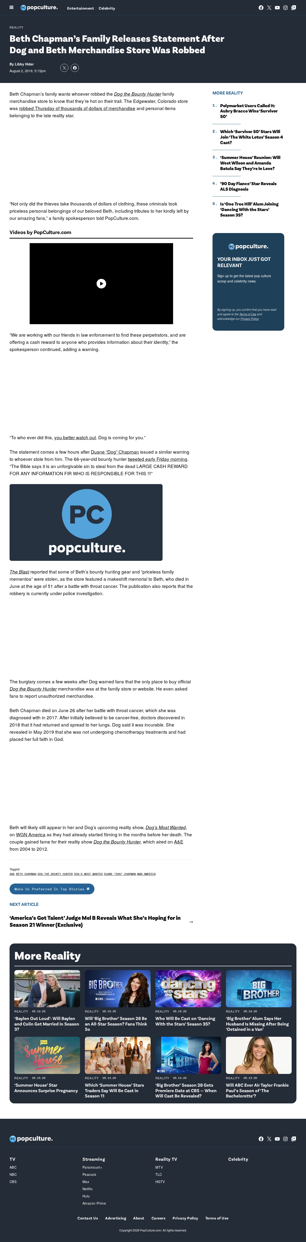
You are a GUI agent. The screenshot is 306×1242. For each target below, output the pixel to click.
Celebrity (107, 8)
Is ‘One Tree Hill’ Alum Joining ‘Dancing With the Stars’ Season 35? (249, 209)
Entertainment (80, 8)
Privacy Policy (249, 318)
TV (12, 1159)
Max (85, 1181)
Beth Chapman (26, 874)
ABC (13, 1167)
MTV (159, 1167)
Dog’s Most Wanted (166, 827)
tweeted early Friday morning (157, 459)
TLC (158, 1174)
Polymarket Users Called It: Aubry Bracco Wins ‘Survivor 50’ (249, 111)
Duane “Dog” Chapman (115, 451)
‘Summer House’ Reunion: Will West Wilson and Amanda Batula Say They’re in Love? (250, 163)
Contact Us (87, 1218)
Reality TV (166, 1159)
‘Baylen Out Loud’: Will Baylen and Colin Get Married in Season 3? (46, 1023)
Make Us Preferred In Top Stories (51, 888)
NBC (13, 1174)
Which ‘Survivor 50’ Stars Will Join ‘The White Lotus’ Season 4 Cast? (251, 137)
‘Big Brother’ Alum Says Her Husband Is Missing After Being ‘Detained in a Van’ (257, 1023)
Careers (158, 1218)
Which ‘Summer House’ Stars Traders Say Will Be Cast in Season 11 (114, 1090)
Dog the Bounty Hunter (137, 94)
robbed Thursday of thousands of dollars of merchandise (77, 108)
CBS (13, 1181)
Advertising (115, 1218)
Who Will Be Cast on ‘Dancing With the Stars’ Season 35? (185, 1020)
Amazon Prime (94, 1203)
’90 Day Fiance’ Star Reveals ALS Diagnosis (248, 186)
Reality (16, 27)
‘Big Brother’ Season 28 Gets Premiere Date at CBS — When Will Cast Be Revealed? (186, 1090)
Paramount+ (92, 1167)
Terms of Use (247, 314)
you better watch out (75, 437)
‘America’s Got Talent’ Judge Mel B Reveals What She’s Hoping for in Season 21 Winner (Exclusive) (95, 921)
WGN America (30, 834)
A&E (178, 841)
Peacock (89, 1174)
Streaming (93, 1159)
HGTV (160, 1181)
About (138, 1218)
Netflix (87, 1188)
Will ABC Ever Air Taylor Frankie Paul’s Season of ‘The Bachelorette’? (257, 1090)
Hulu (86, 1196)
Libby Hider (24, 64)
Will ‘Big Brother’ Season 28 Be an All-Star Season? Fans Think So (116, 1023)
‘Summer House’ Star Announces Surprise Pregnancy (46, 1087)
